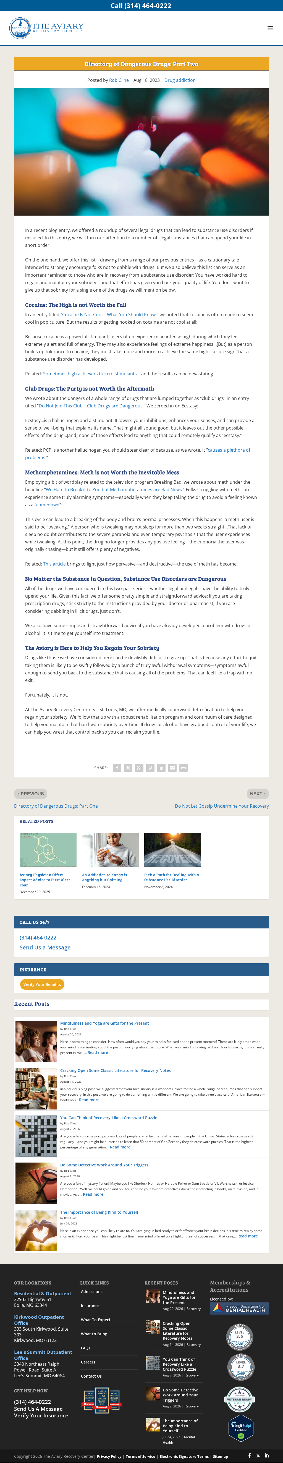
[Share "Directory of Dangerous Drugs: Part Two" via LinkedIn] (161, 767)
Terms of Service (140, 1456)
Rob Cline (119, 80)
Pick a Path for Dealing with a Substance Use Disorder (171, 877)
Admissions (92, 1291)
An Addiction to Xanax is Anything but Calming (104, 877)
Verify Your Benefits (42, 984)
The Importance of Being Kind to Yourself (99, 1212)
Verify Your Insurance (41, 1415)
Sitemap (220, 1456)
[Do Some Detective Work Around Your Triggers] (36, 1184)
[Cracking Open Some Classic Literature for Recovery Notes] (36, 1089)
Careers (88, 1362)
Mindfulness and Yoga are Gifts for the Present (104, 1023)
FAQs (85, 1348)
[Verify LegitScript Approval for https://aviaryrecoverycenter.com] (239, 1440)
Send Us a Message (45, 947)
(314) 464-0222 (38, 937)
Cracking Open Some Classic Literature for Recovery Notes (115, 1070)
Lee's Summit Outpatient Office (43, 1355)
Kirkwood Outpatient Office (39, 1320)
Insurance (90, 1305)
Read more (98, 1052)
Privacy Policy (109, 1456)
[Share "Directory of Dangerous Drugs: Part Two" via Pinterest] (150, 767)
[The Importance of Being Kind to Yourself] (36, 1231)
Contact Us (91, 1376)
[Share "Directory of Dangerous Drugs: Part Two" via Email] (172, 767)
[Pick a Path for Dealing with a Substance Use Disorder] (172, 850)
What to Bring (94, 1333)
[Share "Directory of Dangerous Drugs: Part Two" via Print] (183, 767)
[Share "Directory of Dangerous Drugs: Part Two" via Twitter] (128, 767)
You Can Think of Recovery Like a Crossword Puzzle (108, 1117)
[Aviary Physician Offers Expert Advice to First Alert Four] (48, 850)
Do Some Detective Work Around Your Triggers (104, 1165)
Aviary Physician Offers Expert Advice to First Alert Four (45, 879)
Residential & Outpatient (42, 1293)
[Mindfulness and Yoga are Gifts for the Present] (36, 1042)
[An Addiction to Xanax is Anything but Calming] (110, 850)
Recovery (194, 1308)
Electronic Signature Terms (184, 1456)
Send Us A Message (38, 1408)
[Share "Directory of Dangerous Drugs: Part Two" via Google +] (139, 767)
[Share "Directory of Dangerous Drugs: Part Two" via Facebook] (117, 767)
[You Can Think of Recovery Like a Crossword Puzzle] (36, 1136)
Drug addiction (180, 80)
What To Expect (96, 1319)
